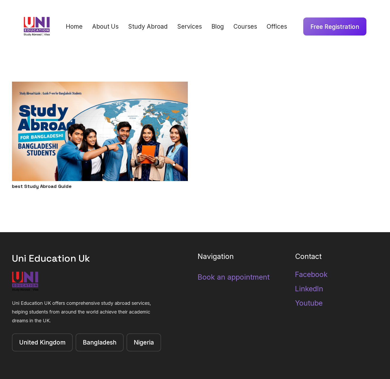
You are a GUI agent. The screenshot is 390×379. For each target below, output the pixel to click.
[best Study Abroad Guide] (100, 86)
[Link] (37, 27)
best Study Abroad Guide (42, 186)
